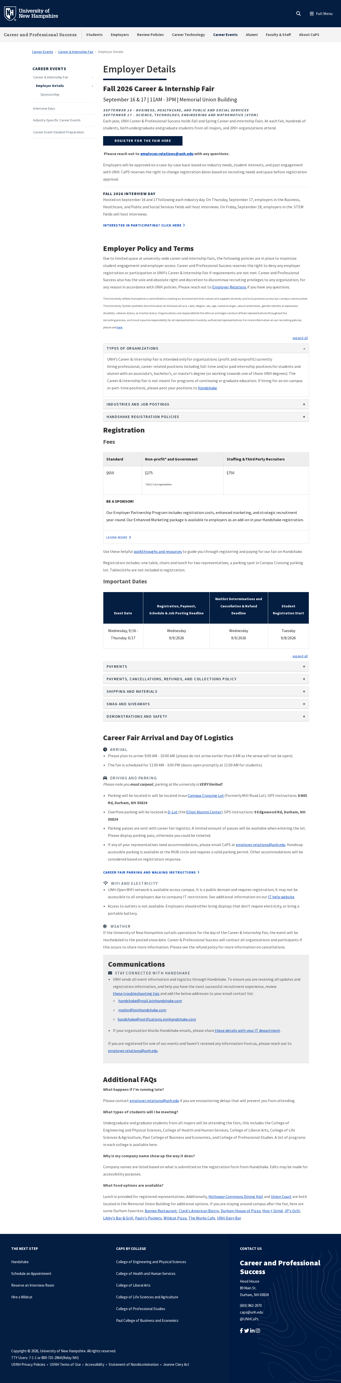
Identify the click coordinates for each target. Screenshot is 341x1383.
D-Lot (173, 811)
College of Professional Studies (140, 1308)
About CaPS (309, 34)
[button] (300, 338)
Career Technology (188, 34)
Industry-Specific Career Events (57, 120)
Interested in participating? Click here (142, 225)
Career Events (225, 34)
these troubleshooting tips (136, 993)
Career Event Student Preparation (58, 132)
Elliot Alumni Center (203, 811)
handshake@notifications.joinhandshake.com (157, 1019)
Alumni (252, 34)
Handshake (207, 387)
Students (94, 34)
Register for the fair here (143, 140)
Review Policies (150, 34)
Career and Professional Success (40, 34)
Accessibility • (96, 1364)
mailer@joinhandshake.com (142, 1009)
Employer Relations (229, 286)
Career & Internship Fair (75, 51)
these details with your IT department (247, 1030)
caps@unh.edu (251, 1312)
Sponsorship (49, 94)
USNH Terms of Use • (67, 1364)
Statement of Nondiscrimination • (135, 1364)
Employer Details (50, 86)
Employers (120, 34)
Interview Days (44, 108)
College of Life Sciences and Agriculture (147, 1297)
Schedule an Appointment (31, 1273)
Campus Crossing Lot (206, 795)
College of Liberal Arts (133, 1285)
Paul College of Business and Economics (147, 1320)
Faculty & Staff (278, 34)
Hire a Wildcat (21, 1297)
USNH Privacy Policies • (30, 1364)
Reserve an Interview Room (32, 1285)
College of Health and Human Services (145, 1273)
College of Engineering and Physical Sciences (151, 1261)
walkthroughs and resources (158, 551)
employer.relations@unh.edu (260, 844)
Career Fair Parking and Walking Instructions (149, 872)
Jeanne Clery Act (176, 1364)
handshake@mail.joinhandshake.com (150, 1000)
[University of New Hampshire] (35, 13)
